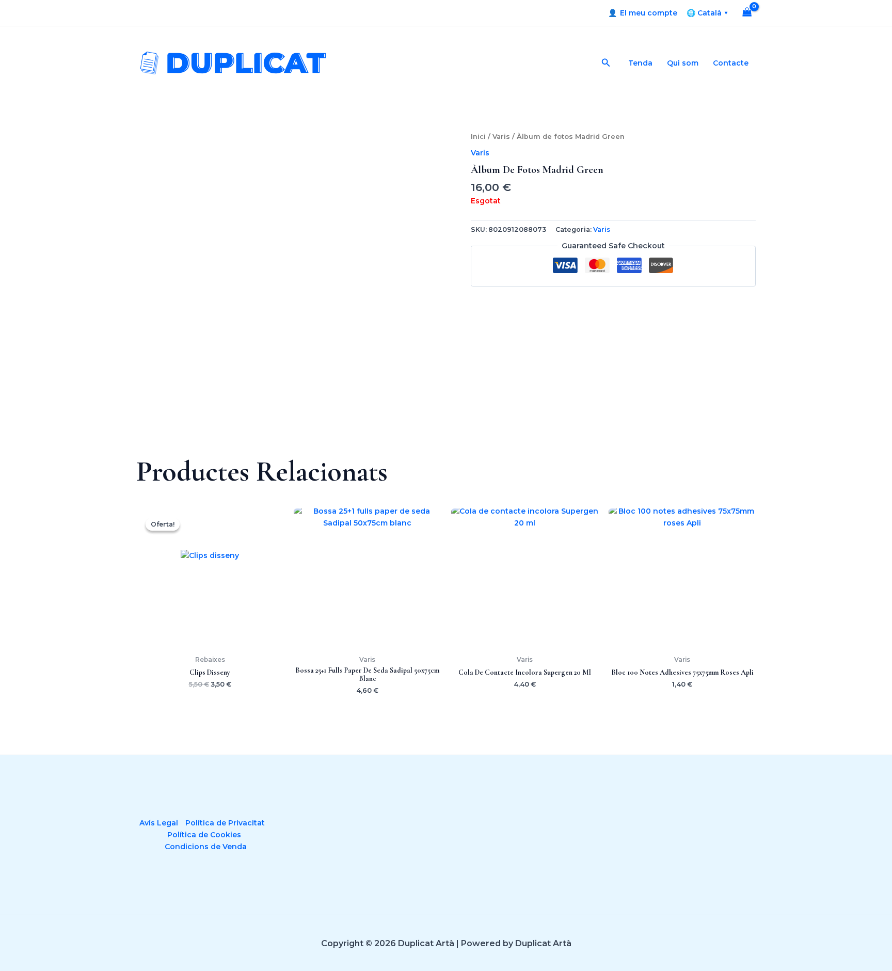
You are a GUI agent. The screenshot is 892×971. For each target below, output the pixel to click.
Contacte (730, 63)
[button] (606, 63)
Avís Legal (158, 822)
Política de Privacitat (225, 822)
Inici (478, 136)
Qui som (682, 63)
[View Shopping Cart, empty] (747, 13)
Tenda (640, 63)
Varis (501, 136)
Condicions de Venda (206, 846)
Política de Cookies (204, 834)
